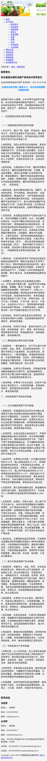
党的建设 (9, 60)
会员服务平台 (11, 62)
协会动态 (9, 52)
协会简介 (14, 24)
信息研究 (9, 55)
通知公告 (9, 50)
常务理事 (14, 34)
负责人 (13, 32)
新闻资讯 (21, 67)
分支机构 (14, 45)
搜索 (29, 5)
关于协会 (9, 22)
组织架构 (14, 29)
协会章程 (14, 27)
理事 (12, 39)
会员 (12, 42)
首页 (8, 19)
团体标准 (9, 57)
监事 (12, 37)
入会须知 (14, 47)
